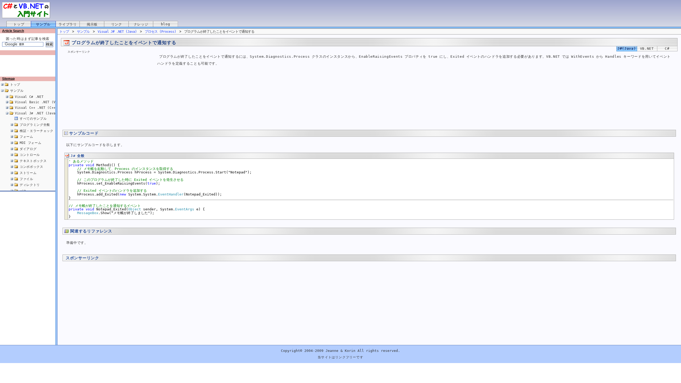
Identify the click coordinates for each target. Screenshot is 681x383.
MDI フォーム (30, 143)
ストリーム (28, 173)
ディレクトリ (30, 185)
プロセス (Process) (160, 32)
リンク (116, 24)
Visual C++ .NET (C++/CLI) (40, 108)
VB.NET (647, 49)
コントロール (30, 155)
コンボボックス (31, 167)
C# (667, 49)
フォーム (26, 137)
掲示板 (92, 24)
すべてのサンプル (33, 118)
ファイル (26, 179)
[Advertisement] (28, 62)
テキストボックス (33, 161)
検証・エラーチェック (36, 131)
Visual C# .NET (29, 97)
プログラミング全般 (35, 125)
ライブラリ (68, 24)
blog (165, 24)
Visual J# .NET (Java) (36, 113)
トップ (18, 24)
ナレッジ (141, 24)
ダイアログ (28, 149)
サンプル (43, 24)
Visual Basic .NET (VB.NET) (41, 102)
